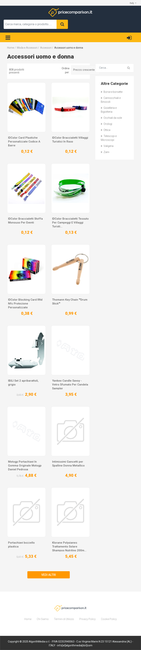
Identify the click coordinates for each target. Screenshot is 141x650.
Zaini (106, 152)
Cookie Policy (109, 619)
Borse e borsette (112, 91)
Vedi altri (48, 575)
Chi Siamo (43, 619)
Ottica (106, 129)
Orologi (107, 123)
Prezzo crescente (84, 69)
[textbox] (30, 24)
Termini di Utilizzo (64, 619)
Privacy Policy (87, 619)
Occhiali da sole (112, 117)
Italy (132, 3)
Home (27, 619)
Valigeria (108, 146)
